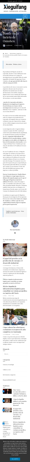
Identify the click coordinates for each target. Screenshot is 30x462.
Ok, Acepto (15, 459)
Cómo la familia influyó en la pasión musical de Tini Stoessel (20, 402)
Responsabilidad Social (9, 380)
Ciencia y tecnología (8, 364)
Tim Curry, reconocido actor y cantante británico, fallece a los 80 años (20, 393)
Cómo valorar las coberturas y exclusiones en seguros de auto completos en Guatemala (14, 329)
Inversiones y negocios (9, 22)
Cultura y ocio (7, 369)
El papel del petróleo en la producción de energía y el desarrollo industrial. (12, 260)
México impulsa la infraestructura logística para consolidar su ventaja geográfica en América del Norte (15, 289)
